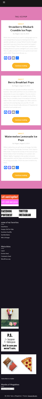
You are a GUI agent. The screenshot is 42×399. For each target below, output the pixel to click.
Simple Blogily (32, 396)
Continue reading (21, 66)
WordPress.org (5, 259)
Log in (3, 251)
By (16, 34)
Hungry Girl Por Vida (7, 229)
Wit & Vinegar (5, 237)
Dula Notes (4, 226)
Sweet (21, 24)
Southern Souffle (6, 232)
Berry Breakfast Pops (21, 82)
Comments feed (6, 256)
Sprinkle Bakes (5, 235)
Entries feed (5, 253)
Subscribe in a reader (7, 378)
